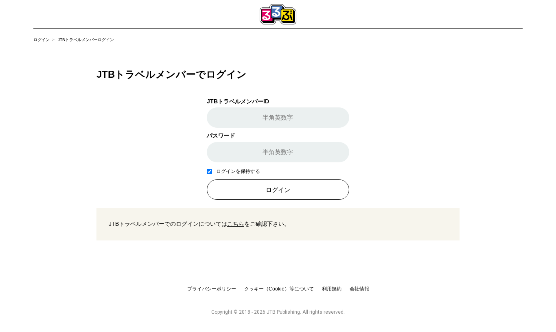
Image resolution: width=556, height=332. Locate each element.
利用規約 (331, 289)
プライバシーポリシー (211, 289)
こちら (235, 224)
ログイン (41, 39)
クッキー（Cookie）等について (279, 289)
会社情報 (359, 289)
